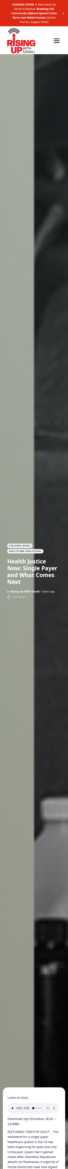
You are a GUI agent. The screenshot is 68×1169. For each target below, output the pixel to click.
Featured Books (20, 545)
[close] (63, 13)
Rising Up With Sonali (25, 591)
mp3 (26, 1119)
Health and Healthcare (25, 551)
